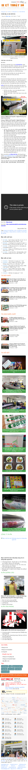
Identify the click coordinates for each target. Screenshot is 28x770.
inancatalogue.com (5, 768)
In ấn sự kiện (11, 669)
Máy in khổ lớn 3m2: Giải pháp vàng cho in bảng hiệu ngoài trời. (12, 558)
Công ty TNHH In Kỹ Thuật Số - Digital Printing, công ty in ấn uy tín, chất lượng (13, 263)
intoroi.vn (13, 765)
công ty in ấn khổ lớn (8, 230)
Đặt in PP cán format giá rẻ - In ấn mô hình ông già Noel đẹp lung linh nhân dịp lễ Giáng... (13, 596)
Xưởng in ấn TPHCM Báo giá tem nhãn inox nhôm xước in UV (15, 249)
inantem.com (4, 767)
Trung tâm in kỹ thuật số (6, 758)
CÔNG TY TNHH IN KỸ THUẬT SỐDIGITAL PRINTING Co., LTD (13, 683)
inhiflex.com (19, 768)
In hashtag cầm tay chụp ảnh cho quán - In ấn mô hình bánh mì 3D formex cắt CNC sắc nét (14, 243)
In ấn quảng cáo (7, 572)
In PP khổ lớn (5, 603)
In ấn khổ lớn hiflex (14, 335)
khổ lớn (4, 233)
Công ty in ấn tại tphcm (6, 649)
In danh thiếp (18, 669)
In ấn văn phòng (7, 606)
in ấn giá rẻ (19, 230)
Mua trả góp (9, 222)
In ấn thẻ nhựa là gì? (7, 638)
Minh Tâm (8, 16)
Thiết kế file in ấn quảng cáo (14, 261)
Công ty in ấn (6, 534)
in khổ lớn (18, 232)
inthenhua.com (22, 764)
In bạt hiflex (4, 669)
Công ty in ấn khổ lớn (17, 666)
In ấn (9, 11)
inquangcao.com (5, 764)
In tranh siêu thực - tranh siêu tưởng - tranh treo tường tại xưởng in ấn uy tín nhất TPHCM (14, 252)
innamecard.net (12, 767)
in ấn (15, 230)
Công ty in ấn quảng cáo (8, 656)
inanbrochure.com (22, 767)
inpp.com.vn (13, 768)
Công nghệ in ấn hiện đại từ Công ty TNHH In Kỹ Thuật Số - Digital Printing (14, 266)
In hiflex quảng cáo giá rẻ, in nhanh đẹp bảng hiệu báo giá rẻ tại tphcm (17, 319)
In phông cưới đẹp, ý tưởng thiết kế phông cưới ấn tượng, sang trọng (14, 529)
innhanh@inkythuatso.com (10, 155)
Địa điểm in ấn (6, 661)
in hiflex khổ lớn (12, 232)
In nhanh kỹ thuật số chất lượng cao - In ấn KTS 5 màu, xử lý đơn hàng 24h (14, 391)
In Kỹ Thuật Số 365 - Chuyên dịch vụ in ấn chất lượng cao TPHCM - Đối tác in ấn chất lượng (14, 562)
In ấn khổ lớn (22, 11)
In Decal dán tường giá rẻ (14, 510)
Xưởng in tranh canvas (7, 604)
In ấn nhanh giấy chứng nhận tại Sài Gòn (11, 567)
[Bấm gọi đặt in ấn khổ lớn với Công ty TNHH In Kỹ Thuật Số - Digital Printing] (14, 45)
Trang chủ (3, 11)
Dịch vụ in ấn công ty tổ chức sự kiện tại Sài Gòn (14, 371)
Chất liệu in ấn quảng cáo (13, 273)
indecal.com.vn (21, 765)
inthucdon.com (4, 765)
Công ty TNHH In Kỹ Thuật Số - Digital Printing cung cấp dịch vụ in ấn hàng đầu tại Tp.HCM (14, 269)
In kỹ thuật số (5, 666)
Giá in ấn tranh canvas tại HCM (9, 600)
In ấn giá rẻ (14, 11)
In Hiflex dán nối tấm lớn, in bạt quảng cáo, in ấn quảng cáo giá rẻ (18, 297)
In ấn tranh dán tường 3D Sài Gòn (10, 601)
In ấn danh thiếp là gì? (7, 639)
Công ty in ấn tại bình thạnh (9, 658)
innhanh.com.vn (14, 764)
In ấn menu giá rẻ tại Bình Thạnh (14, 471)
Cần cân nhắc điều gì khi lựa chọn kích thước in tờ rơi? (14, 489)
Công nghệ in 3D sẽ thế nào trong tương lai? (13, 630)
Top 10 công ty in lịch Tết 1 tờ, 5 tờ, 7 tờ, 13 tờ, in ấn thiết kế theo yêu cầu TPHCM (15, 240)
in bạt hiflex (5, 232)
